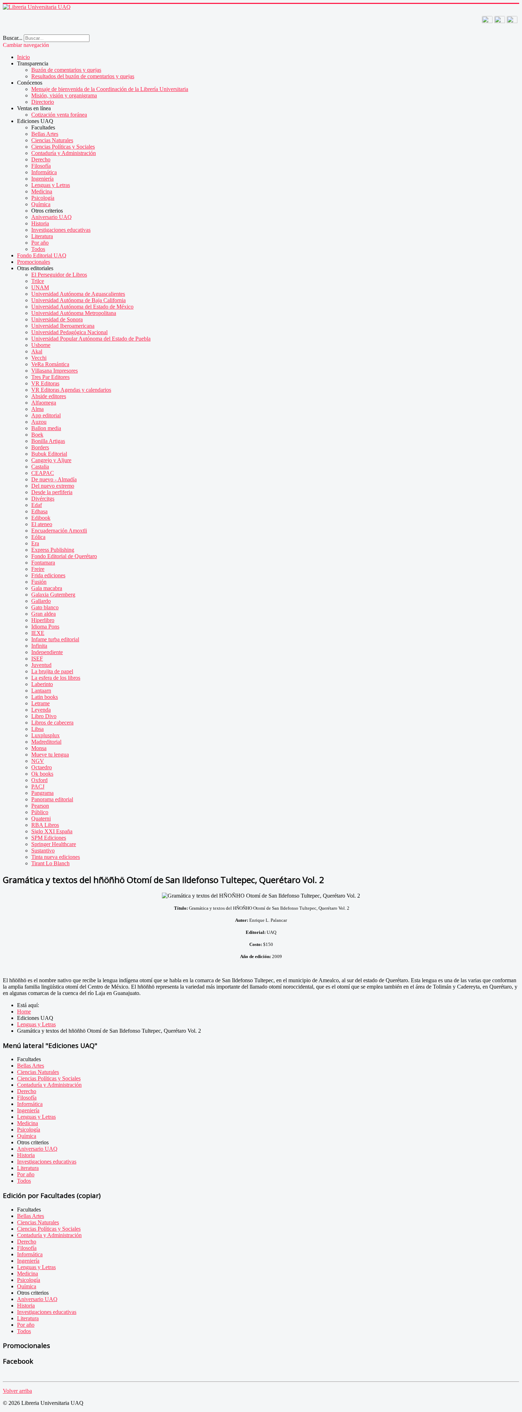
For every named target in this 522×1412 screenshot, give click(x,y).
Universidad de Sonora (57, 319)
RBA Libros (45, 825)
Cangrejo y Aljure (51, 460)
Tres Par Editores (50, 377)
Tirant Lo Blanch (50, 863)
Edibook (40, 518)
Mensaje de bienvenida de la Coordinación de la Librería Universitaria (109, 89)
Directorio (42, 102)
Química (40, 204)
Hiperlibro (42, 620)
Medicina (41, 191)
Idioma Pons (45, 627)
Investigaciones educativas (61, 230)
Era (35, 543)
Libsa (37, 729)
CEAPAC (42, 473)
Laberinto (42, 684)
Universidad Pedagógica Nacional (69, 332)
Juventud (41, 665)
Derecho (40, 159)
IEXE (37, 633)
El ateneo (41, 524)
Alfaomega (43, 403)
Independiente (47, 652)
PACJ (37, 786)
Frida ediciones (48, 575)
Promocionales (33, 262)
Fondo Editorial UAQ (41, 255)
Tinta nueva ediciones (55, 857)
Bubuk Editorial (49, 454)
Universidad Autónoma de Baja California (78, 300)
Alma (37, 409)
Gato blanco (45, 607)
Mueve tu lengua (50, 755)
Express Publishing (52, 550)
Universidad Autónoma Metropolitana (73, 313)
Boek (37, 435)
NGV (37, 761)
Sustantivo (43, 850)
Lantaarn (41, 691)
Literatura (42, 236)
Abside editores (48, 396)
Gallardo (41, 601)
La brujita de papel (52, 671)
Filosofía (41, 166)
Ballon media (46, 428)
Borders (40, 447)
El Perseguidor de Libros (59, 275)
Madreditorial (46, 742)
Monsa (39, 748)
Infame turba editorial (55, 639)
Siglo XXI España (51, 831)
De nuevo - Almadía (54, 479)
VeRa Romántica (50, 364)
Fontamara (43, 563)
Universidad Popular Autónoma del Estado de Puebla (91, 339)
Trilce (37, 281)
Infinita (39, 646)
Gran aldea (43, 614)
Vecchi (39, 358)
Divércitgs (42, 499)
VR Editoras (45, 383)
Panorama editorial (52, 799)
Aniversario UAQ (51, 217)
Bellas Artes (44, 134)
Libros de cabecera (52, 723)
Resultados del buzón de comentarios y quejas (82, 76)
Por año (40, 243)
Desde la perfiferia (51, 492)
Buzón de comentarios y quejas (66, 70)
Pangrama (42, 793)
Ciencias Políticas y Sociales (63, 147)
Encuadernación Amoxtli (59, 531)
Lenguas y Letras (50, 185)
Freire (37, 569)
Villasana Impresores (54, 371)
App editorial (46, 415)
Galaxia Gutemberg (53, 595)
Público (39, 812)
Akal (36, 351)
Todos (38, 249)
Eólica (38, 537)
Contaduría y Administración (63, 153)
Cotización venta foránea (59, 115)
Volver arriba (17, 1391)
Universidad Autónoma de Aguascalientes (78, 294)
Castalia (40, 467)
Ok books (42, 774)
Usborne (40, 345)
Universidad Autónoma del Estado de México (82, 307)
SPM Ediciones (48, 838)
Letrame (40, 703)
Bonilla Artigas (48, 441)
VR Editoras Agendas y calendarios (71, 390)
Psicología (42, 198)
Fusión (39, 582)
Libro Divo (43, 716)
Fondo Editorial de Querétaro (64, 556)
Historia (40, 223)
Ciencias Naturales (52, 140)
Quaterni (41, 818)
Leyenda (41, 710)
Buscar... (12, 38)
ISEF (37, 659)
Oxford (39, 780)
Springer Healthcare (53, 844)
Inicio (23, 57)
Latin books (44, 697)
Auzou (39, 422)
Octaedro (41, 767)
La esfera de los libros (55, 678)
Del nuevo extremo (52, 486)
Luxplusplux (45, 735)
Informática (44, 172)
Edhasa (39, 511)
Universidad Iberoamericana (62, 326)
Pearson (40, 806)
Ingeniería (42, 179)
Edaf (36, 505)
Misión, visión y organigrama (64, 95)
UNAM (40, 287)
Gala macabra (46, 588)
